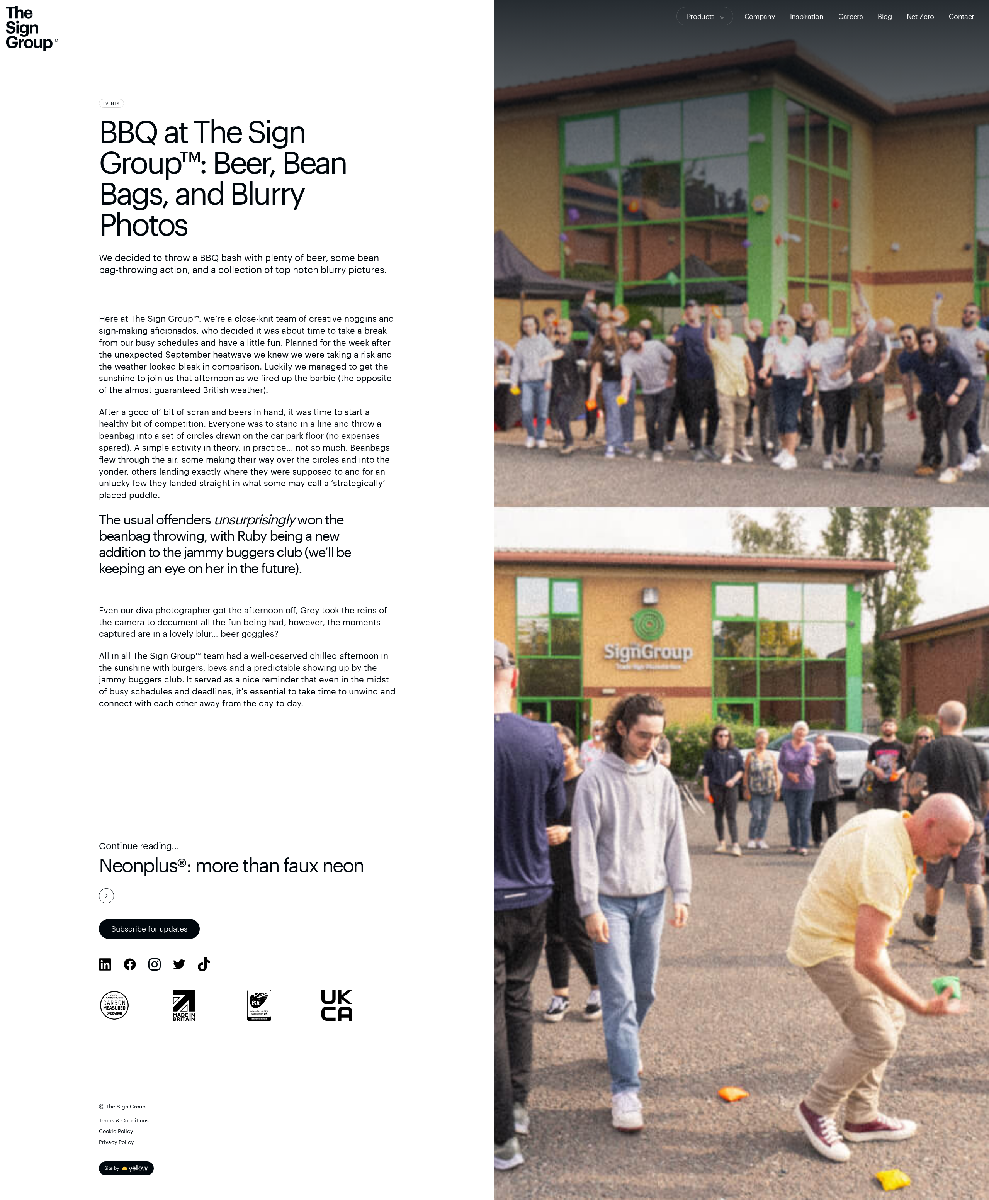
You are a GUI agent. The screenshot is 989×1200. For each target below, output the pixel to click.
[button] (704, 16)
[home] (32, 29)
